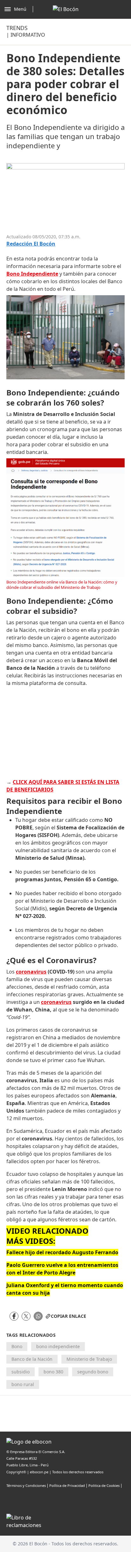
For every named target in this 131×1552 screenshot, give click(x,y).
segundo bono (92, 1372)
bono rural (22, 1384)
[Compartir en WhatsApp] (38, 1316)
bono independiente (58, 1346)
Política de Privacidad (67, 1485)
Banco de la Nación (31, 1359)
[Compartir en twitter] (26, 1316)
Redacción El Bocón (30, 244)
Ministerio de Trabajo (89, 1359)
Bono (16, 1346)
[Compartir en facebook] (14, 1316)
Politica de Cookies (104, 1485)
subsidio (20, 1372)
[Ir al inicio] (66, 9)
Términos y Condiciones (26, 1485)
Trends (17, 28)
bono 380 (53, 1372)
